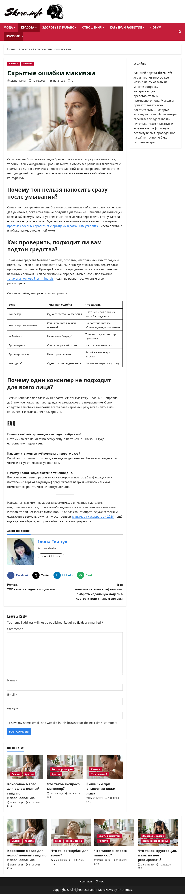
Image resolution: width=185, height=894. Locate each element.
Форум (155, 27)
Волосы (16, 774)
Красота (27, 27)
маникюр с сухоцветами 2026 (93, 517)
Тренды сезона (74, 840)
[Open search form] (180, 31)
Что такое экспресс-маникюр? (63, 786)
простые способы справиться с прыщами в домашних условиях (52, 226)
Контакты (86, 881)
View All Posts (51, 556)
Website (12, 709)
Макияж (27, 63)
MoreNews (105, 890)
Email (12, 695)
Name (12, 680)
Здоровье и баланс (58, 27)
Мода (8, 27)
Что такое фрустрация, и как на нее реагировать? (157, 855)
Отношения (92, 27)
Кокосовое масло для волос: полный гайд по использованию (23, 790)
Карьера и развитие (126, 27)
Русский (13, 36)
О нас (100, 881)
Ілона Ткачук (18, 80)
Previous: (31, 586)
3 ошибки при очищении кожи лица (101, 788)
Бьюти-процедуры (62, 769)
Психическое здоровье (155, 840)
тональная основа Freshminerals (30, 278)
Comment (15, 629)
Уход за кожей (99, 774)
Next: (98, 591)
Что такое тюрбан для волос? (70, 852)
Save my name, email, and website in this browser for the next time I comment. (64, 723)
